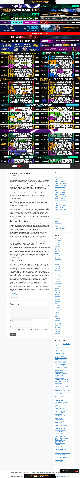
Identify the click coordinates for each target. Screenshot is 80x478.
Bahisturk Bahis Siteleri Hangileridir (17, 295)
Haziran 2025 (58, 244)
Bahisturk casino (59, 367)
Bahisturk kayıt (65, 389)
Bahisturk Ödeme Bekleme (61, 200)
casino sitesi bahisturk (65, 453)
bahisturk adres (57, 345)
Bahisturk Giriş (38, 166)
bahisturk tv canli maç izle (60, 415)
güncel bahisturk (58, 457)
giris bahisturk (58, 454)
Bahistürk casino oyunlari (61, 435)
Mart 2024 (57, 268)
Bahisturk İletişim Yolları (60, 198)
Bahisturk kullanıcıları (58, 392)
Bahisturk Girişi (59, 375)
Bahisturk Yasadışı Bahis (60, 209)
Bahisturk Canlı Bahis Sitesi (60, 359)
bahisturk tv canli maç (58, 414)
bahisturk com (66, 367)
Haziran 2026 (58, 240)
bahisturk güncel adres (59, 378)
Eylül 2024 (57, 257)
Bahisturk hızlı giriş (22, 294)
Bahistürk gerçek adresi (62, 438)
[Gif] (40, 79)
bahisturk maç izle (58, 394)
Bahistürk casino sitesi (60, 436)
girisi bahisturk (63, 454)
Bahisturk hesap (65, 386)
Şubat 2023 (57, 292)
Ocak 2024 (57, 272)
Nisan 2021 (57, 331)
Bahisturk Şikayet (46, 166)
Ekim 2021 (57, 320)
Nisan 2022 (57, 309)
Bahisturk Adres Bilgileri (60, 196)
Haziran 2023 (58, 285)
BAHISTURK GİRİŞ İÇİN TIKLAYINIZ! (40, 33)
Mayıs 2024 (57, 264)
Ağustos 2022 (58, 301)
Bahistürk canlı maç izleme (62, 433)
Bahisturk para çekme (60, 403)
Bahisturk (31, 166)
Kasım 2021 (57, 318)
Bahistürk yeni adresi (60, 448)
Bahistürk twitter (59, 446)
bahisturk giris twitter (59, 370)
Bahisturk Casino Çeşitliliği (61, 207)
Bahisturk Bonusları (66, 354)
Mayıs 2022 (57, 307)
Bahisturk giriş (59, 372)
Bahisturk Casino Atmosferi (61, 185)
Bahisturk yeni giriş (59, 421)
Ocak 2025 (57, 249)
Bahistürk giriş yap (60, 440)
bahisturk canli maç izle (60, 356)
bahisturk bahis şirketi (58, 350)
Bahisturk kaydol (58, 389)
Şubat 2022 (57, 312)
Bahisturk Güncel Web (60, 181)
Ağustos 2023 (58, 281)
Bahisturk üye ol (65, 425)
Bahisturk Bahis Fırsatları (60, 205)
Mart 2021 (57, 333)
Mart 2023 (57, 290)
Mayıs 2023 (57, 286)
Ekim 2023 (57, 277)
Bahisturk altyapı (64, 345)
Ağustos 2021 (58, 323)
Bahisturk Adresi (58, 176)
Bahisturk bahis (65, 347)
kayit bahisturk (66, 457)
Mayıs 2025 (57, 246)
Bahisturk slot (63, 411)
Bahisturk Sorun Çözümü (60, 190)
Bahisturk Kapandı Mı (14, 297)
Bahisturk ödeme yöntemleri (60, 423)
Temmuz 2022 (58, 303)
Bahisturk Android (58, 347)
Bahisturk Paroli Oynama (60, 211)
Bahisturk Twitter (55, 166)
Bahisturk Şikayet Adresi (60, 183)
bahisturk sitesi (57, 411)
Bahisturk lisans (66, 392)
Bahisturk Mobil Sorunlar (60, 188)
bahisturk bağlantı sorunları (59, 351)
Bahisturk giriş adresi (61, 373)
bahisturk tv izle (58, 416)
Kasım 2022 (57, 297)
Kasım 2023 (57, 275)
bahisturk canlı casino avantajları (60, 362)
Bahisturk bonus (59, 353)
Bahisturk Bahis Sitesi (61, 348)
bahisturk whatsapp (58, 418)
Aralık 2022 (57, 296)
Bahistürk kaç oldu (60, 443)
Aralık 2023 (57, 273)
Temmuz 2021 (58, 325)
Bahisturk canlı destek (61, 364)
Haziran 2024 (58, 262)
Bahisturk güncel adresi (61, 379)
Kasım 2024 (57, 253)
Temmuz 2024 (58, 260)
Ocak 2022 (57, 314)
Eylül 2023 (57, 279)
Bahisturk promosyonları (61, 409)
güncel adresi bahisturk (66, 455)
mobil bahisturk (58, 458)
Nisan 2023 (57, 288)
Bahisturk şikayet (60, 428)
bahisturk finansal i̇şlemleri (59, 368)
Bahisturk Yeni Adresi (65, 166)
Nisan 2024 (57, 266)
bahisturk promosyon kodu (60, 408)
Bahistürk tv (58, 444)
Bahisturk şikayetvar (60, 430)
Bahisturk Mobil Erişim (60, 194)
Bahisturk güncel (58, 376)
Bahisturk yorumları (58, 422)
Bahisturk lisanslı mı (59, 393)
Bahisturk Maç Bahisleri (60, 192)
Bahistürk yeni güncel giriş (61, 450)
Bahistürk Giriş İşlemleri (59, 441)
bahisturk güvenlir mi (58, 386)
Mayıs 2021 (57, 329)
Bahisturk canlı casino (61, 361)
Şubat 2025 (57, 248)
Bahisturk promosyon (60, 406)
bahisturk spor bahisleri (59, 412)
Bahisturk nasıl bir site (61, 400)
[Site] (20, 57)
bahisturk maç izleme (59, 396)
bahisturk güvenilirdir (58, 383)
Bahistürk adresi (59, 431)
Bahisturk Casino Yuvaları (60, 201)
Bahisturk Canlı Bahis (14, 294)
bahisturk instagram (66, 387)
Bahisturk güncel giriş (61, 381)
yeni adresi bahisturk (59, 460)
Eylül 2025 (57, 242)
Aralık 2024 (57, 251)
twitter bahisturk (64, 458)
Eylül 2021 (57, 322)
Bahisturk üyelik (58, 425)
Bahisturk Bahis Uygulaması (61, 203)
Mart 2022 (57, 310)
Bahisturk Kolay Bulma (60, 187)
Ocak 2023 (57, 294)
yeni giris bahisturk (58, 461)
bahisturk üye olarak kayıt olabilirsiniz (60, 426)
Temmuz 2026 (58, 238)
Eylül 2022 (57, 299)
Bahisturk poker (57, 405)
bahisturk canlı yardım (60, 365)
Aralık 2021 (57, 316)
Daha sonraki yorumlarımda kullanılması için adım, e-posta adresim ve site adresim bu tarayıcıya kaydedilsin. (29, 330)
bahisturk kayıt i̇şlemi (59, 390)
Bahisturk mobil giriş (58, 397)
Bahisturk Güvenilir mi (61, 385)
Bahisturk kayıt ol (66, 390)
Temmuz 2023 (58, 283)
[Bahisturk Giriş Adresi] (16, 166)
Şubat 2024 (57, 270)
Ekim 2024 (57, 255)
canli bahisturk (57, 453)
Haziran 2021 (58, 327)
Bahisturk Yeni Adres (59, 419)
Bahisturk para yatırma (61, 402)
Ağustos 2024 (58, 259)
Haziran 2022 (58, 305)
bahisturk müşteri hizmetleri (61, 399)
